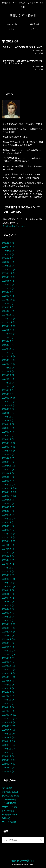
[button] (41, 839)
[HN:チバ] (11, 108)
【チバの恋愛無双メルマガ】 (14, 226)
